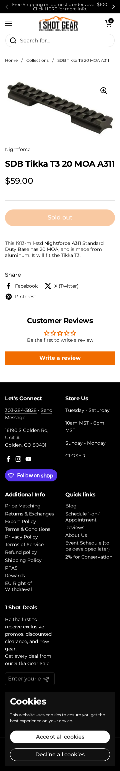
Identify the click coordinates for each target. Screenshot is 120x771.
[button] (108, 23)
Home (11, 60)
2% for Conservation (88, 557)
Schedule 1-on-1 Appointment (83, 517)
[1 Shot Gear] (58, 23)
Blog (71, 506)
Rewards (15, 576)
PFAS (11, 568)
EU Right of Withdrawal (18, 586)
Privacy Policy (21, 537)
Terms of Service (24, 545)
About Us (76, 535)
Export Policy (20, 521)
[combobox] (60, 40)
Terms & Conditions (27, 529)
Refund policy (21, 552)
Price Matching (23, 506)
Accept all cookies (60, 737)
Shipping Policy (23, 560)
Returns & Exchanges (29, 514)
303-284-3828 (21, 410)
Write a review (60, 358)
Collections (37, 60)
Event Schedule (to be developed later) (87, 546)
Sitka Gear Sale (31, 663)
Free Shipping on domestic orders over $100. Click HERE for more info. (60, 6)
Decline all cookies (60, 754)
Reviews (74, 527)
